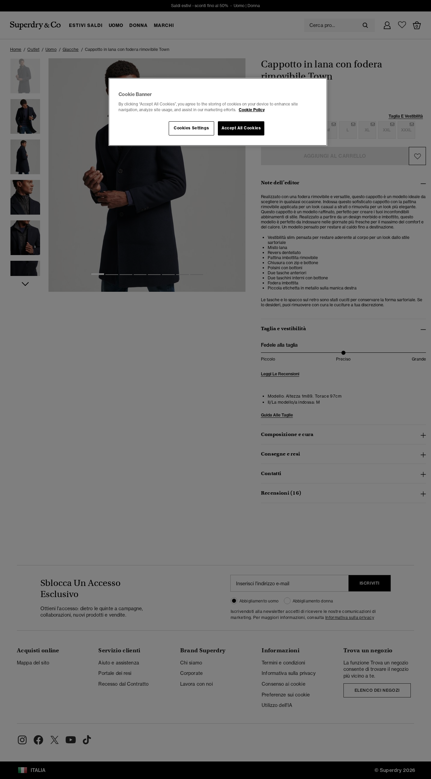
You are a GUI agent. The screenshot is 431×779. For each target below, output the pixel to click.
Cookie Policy (252, 109)
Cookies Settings (191, 128)
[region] (217, 112)
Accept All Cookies (241, 128)
